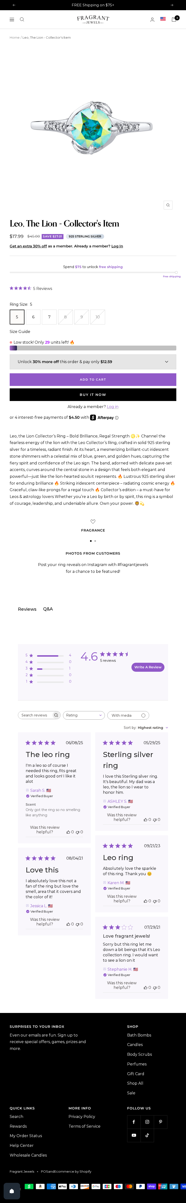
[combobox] (84, 715)
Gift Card (135, 1074)
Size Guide (20, 331)
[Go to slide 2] (95, 541)
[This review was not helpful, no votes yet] (77, 832)
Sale (131, 1093)
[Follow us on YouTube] (133, 1135)
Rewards (18, 1126)
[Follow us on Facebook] (133, 1122)
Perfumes (137, 1064)
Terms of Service (85, 1126)
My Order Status (26, 1135)
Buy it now (93, 394)
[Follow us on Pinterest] (160, 1122)
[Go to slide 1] (91, 541)
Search (16, 1116)
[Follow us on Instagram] (147, 1122)
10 (98, 317)
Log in (112, 406)
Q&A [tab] (48, 609)
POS (44, 1171)
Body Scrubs (139, 1054)
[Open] (12, 1191)
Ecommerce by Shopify (72, 1171)
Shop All (135, 1083)
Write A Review (148, 667)
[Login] (152, 19)
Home (15, 37)
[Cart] (173, 19)
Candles (135, 1044)
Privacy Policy (82, 1116)
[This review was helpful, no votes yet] (68, 832)
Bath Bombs (139, 1035)
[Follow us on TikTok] (147, 1135)
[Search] (22, 19)
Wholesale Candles (28, 1155)
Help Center (22, 1145)
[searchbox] (35, 715)
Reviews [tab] (27, 609)
